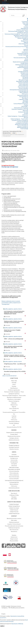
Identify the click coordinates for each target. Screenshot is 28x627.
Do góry (3, 613)
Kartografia (25, 77)
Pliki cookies (14, 520)
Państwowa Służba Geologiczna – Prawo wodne (16, 34)
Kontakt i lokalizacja (23, 55)
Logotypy (25, 49)
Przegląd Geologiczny (14, 445)
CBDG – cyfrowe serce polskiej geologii (13, 338)
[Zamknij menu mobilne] (27, 20)
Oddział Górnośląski (14, 508)
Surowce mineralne (23, 88)
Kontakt (26, 113)
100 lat (26, 59)
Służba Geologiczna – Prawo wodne (19, 119)
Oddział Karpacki (14, 509)
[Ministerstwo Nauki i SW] (11, 568)
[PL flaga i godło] (7, 553)
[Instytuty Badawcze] (16, 582)
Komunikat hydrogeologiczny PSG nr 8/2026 (14, 371)
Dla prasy (26, 50)
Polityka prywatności (14, 522)
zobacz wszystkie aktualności (9, 375)
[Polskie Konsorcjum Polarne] (8, 597)
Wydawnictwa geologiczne (21, 124)
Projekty (26, 105)
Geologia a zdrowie (23, 66)
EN (6, 0)
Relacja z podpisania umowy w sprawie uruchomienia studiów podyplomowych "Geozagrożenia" (11, 302)
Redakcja (14, 535)
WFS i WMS (25, 102)
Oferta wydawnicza (23, 85)
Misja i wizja (25, 23)
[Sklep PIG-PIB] (23, 545)
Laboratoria (25, 78)
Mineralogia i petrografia (22, 81)
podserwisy (25, 114)
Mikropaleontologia (23, 80)
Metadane (25, 100)
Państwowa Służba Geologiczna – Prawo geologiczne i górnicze (18, 32)
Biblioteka (25, 39)
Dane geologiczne (23, 96)
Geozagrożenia (24, 75)
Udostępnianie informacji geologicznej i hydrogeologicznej (19, 90)
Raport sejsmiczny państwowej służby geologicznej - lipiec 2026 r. (13, 347)
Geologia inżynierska (23, 71)
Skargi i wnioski (14, 539)
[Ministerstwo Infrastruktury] (8, 575)
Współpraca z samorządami (21, 36)
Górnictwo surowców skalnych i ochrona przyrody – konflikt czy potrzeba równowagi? (14, 355)
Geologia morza (24, 73)
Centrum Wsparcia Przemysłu (21, 103)
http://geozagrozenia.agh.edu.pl (10, 166)
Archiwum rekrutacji (23, 112)
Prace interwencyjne (23, 87)
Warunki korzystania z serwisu (14, 518)
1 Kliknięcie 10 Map (23, 99)
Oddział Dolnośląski (14, 504)
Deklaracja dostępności (14, 527)
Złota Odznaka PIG (23, 43)
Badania (26, 60)
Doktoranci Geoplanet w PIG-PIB (20, 109)
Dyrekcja (26, 27)
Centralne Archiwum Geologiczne (20, 120)
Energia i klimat (24, 63)
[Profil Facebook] (4, 545)
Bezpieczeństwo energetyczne (20, 61)
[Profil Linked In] (18, 545)
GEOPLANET (24, 106)
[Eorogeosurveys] (7, 589)
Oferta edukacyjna (23, 84)
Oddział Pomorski (14, 511)
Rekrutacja (25, 110)
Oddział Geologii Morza (14, 506)
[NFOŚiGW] (5, 582)
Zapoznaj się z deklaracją (17, 623)
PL (3, 0)
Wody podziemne (24, 92)
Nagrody (26, 42)
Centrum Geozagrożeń (22, 121)
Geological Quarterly (14, 447)
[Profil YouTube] (13, 545)
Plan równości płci (14, 529)
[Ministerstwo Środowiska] (10, 561)
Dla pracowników (14, 540)
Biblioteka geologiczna (22, 127)
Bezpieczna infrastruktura (22, 64)
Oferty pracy (25, 52)
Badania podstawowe (23, 67)
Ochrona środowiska (23, 82)
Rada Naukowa (24, 28)
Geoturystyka (24, 74)
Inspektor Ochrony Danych (14, 524)
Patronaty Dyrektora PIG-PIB (21, 57)
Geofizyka (25, 70)
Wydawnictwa (24, 41)
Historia (26, 45)
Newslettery (14, 531)
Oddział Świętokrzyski (14, 513)
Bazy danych (25, 98)
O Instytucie (25, 21)
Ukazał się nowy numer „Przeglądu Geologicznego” (12, 330)
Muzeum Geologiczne (23, 38)
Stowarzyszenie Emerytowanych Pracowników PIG (14, 413)
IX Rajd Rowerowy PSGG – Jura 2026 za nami (15, 363)
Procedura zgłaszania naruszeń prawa (14, 526)
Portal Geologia (24, 128)
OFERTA (26, 68)
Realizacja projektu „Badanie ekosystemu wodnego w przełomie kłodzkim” (14, 322)
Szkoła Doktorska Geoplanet (21, 107)
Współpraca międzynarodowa (21, 35)
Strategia (25, 24)
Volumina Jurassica (14, 449)
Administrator (14, 537)
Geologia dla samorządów (22, 123)
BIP (27, 56)
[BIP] (19, 597)
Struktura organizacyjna (22, 29)
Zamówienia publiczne (22, 53)
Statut (26, 25)
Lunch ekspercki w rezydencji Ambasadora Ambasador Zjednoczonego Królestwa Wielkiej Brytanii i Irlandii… (14, 312)
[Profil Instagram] (9, 545)
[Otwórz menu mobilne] (27, 18)
